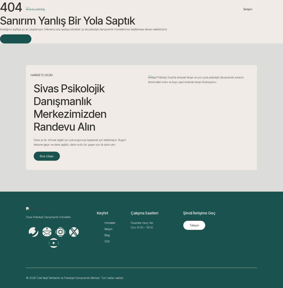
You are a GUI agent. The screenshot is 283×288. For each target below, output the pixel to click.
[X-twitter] (74, 232)
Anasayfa (117, 9)
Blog (170, 9)
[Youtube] (54, 243)
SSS (183, 9)
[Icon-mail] (47, 232)
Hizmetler (155, 9)
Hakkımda (137, 9)
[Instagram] (60, 232)
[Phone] (33, 232)
